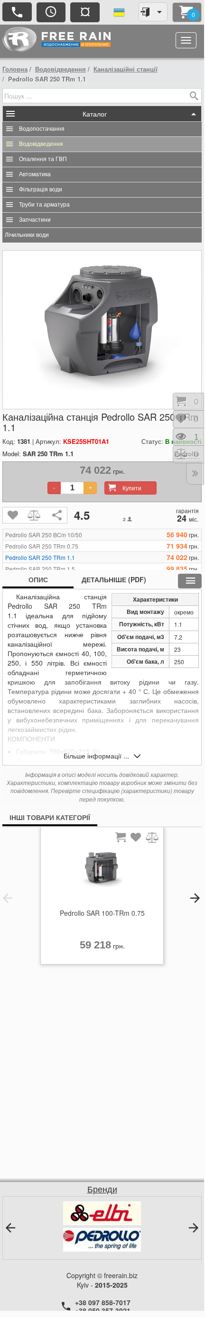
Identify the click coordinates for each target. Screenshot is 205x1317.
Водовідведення (60, 68)
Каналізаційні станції (125, 68)
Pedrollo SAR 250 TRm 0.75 (41, 546)
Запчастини (35, 219)
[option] (102, 898)
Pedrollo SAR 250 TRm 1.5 (40, 569)
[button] (7, 898)
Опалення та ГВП (43, 159)
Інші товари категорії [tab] (49, 817)
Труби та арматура (44, 204)
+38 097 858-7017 (102, 1302)
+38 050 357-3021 (102, 1310)
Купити (131, 488)
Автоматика (35, 174)
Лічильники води (27, 235)
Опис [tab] (38, 579)
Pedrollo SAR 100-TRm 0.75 (102, 913)
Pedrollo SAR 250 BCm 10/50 (43, 535)
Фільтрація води (40, 189)
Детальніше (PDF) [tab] (114, 579)
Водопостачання (42, 129)
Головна (15, 68)
